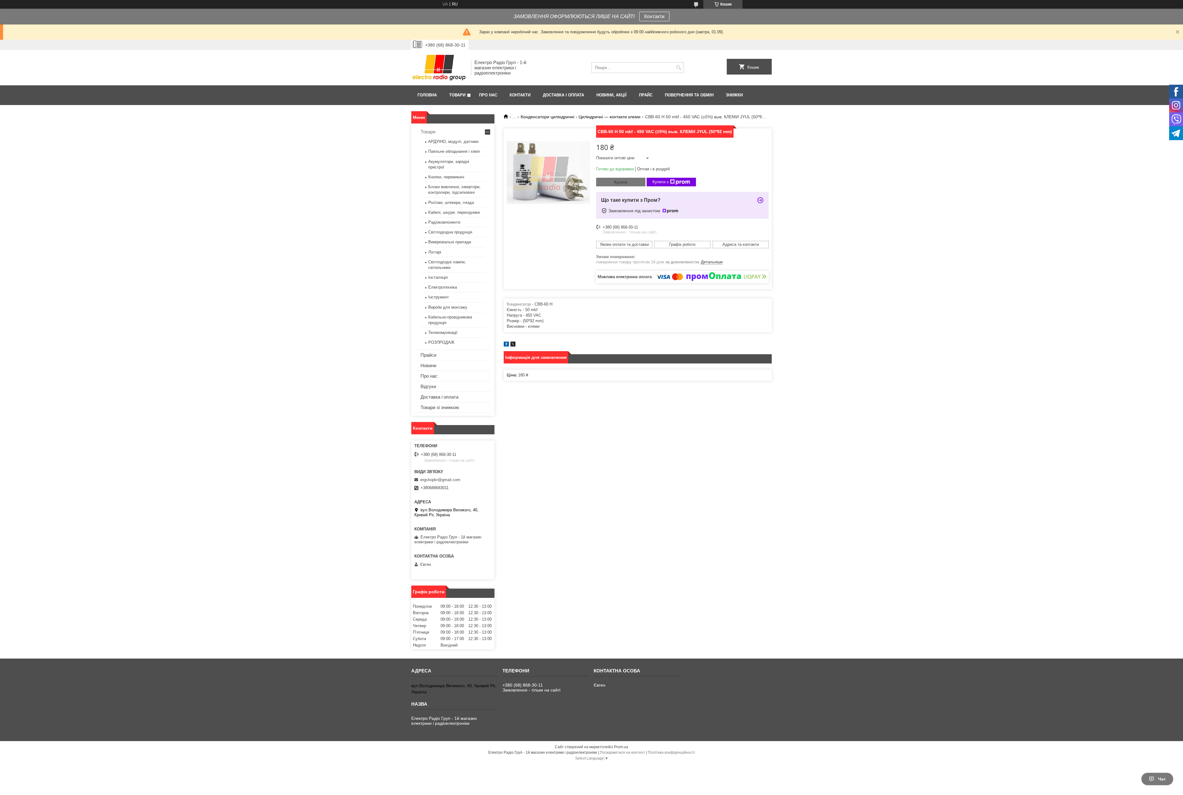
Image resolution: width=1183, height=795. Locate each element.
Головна (427, 95)
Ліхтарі (434, 252)
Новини (428, 365)
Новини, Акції (611, 95)
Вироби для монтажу (447, 307)
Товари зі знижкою (440, 407)
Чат (1162, 779)
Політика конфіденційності (671, 752)
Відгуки (428, 386)
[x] (512, 345)
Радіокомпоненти (444, 222)
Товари (457, 95)
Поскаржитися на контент (622, 752)
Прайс (645, 95)
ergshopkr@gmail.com (440, 479)
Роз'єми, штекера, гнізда (451, 202)
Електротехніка (442, 287)
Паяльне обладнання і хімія (454, 151)
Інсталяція (438, 277)
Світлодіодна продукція (450, 232)
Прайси (428, 355)
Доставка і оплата (563, 95)
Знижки (734, 95)
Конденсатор (519, 304)
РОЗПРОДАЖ (441, 342)
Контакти (654, 16)
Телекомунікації (442, 332)
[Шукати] (678, 67)
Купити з (660, 182)
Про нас (488, 95)
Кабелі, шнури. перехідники (454, 212)
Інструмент (438, 297)
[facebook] (506, 345)
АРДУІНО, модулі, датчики (453, 141)
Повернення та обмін (689, 95)
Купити (620, 182)
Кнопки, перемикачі (446, 177)
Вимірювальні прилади (449, 242)
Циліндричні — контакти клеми (609, 116)
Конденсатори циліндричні (547, 116)
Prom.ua (621, 747)
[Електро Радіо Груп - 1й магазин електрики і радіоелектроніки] (439, 67)
